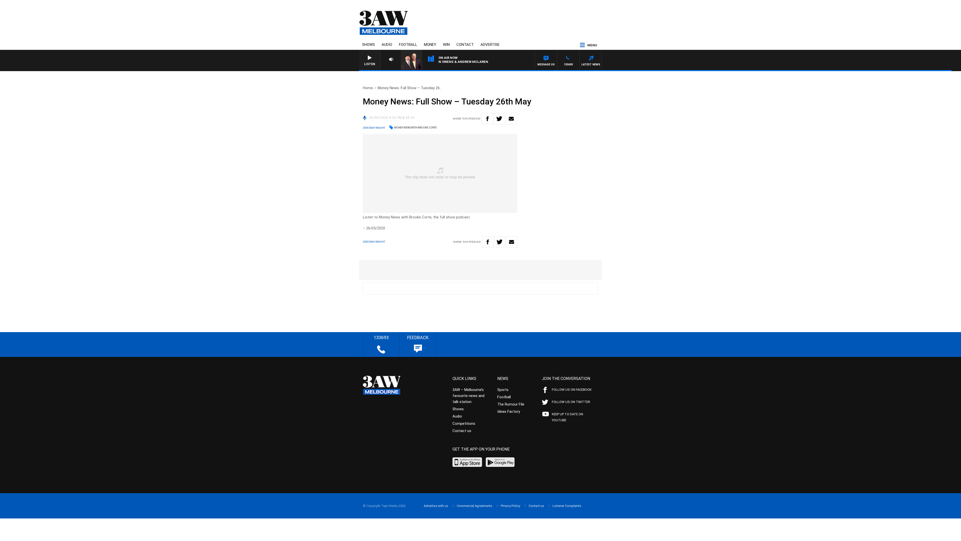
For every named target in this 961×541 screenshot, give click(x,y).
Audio (387, 44)
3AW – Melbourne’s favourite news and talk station (468, 395)
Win (446, 44)
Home (368, 88)
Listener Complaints (567, 506)
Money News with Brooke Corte (415, 127)
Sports (503, 389)
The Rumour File (510, 404)
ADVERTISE (490, 44)
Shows (368, 44)
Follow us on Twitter (571, 402)
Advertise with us (436, 506)
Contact (465, 44)
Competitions (463, 423)
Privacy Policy (510, 506)
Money (430, 44)
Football (408, 44)
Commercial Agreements (474, 506)
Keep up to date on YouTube (567, 417)
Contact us (461, 431)
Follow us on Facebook (572, 389)
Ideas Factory (508, 411)
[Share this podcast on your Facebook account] (487, 118)
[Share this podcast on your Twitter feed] (499, 118)
